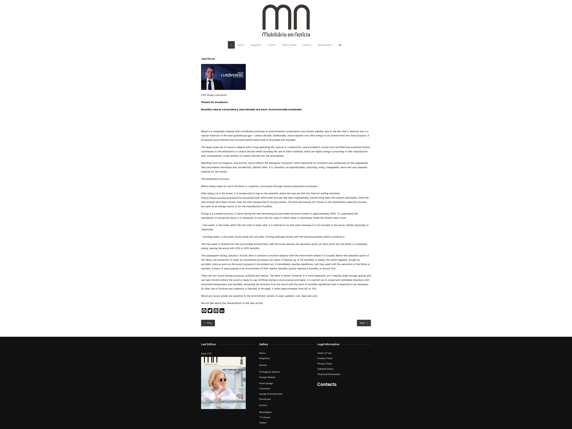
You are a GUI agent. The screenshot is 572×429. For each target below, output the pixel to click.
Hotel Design (266, 383)
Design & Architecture (271, 393)
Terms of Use (324, 352)
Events (271, 44)
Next (362, 323)
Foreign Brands (267, 377)
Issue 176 (206, 353)
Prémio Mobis (289, 44)
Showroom (265, 399)
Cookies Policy (325, 358)
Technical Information (328, 374)
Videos (262, 422)
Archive (307, 44)
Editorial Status (325, 368)
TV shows (264, 417)
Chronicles (264, 388)
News (241, 44)
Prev (209, 323)
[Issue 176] (223, 383)
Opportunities (325, 44)
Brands (263, 365)
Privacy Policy (324, 363)
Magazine (256, 44)
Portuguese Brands (269, 371)
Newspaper (265, 412)
